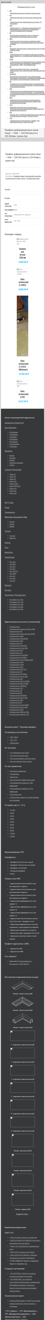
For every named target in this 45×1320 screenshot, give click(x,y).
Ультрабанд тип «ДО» (16, 604)
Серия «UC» (13, 491)
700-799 (11, 524)
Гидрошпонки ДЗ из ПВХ (18, 648)
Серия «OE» (13, 493)
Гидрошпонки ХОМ (16, 710)
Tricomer (12, 536)
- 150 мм (12, 836)
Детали (7, 189)
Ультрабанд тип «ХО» (16, 609)
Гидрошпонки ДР (15, 672)
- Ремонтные (13, 777)
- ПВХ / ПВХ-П (13, 737)
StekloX (8, 543)
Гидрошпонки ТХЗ (16, 688)
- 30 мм (11, 819)
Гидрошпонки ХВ (15, 693)
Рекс (7, 547)
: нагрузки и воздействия (23, 1238)
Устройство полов (32, 178)
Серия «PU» (13, 488)
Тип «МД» (12, 564)
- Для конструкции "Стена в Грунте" (20, 761)
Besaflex (12, 460)
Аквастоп (19, 423)
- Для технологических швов (18, 756)
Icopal (7, 507)
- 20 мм (11, 813)
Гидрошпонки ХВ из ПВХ (18, 698)
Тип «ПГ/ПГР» (13, 571)
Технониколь (10, 512)
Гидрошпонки (14, 627)
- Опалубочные (14, 774)
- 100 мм (12, 833)
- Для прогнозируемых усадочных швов (22, 758)
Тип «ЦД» (12, 578)
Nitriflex (11, 456)
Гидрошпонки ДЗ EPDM (18, 646)
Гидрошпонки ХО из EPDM (19, 705)
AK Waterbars (13, 435)
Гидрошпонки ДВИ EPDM (18, 639)
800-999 (11, 526)
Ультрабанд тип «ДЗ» (16, 602)
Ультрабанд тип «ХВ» (16, 607)
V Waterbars (13, 437)
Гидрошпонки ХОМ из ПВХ (19, 712)
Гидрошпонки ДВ (15, 631)
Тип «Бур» (12, 562)
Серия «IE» (12, 479)
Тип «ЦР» (12, 581)
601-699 (11, 522)
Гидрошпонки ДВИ (16, 636)
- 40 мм (11, 825)
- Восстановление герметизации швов (22, 780)
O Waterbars (13, 446)
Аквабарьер (9, 423)
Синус (23, 178)
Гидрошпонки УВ (15, 691)
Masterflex (9, 552)
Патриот (8, 590)
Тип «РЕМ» (12, 574)
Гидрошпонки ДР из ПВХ (18, 676)
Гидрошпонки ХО (15, 702)
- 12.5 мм (12, 810)
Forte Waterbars (14, 444)
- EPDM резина (14, 743)
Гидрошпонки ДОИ (16, 662)
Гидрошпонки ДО (15, 653)
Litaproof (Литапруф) (13, 470)
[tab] (22, 189)
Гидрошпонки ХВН (16, 700)
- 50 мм (11, 827)
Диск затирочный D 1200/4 (23, 282)
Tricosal (8, 531)
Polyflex (11, 465)
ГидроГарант (10, 557)
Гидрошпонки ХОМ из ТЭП (19, 714)
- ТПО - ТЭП (13, 740)
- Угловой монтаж (15, 794)
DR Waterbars (13, 442)
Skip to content (6, 2)
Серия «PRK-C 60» (14, 486)
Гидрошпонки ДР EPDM (18, 674)
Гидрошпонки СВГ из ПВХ (18, 684)
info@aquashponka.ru (25, 961)
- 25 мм (11, 816)
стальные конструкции (22, 1252)
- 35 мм (11, 822)
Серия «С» (12, 474)
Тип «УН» (12, 576)
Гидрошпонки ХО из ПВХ (18, 707)
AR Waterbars (13, 432)
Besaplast (8, 451)
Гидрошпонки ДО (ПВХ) (18, 658)
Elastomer (12, 538)
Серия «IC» (12, 477)
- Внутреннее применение (17, 771)
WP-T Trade (9, 502)
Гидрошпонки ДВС (16, 641)
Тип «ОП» (12, 569)
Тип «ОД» (12, 567)
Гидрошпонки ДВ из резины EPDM (22, 634)
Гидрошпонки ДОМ (16, 665)
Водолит (8, 585)
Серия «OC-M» (13, 484)
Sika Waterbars (10, 428)
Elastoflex (12, 458)
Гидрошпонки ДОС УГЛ (17, 669)
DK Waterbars (13, 439)
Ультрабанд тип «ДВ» (16, 600)
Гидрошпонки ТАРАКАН (18, 686)
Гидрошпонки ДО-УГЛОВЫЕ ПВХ (21, 660)
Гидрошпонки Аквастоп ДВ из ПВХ (22, 629)
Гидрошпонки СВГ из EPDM (19, 681)
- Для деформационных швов (19, 753)
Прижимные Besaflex (16, 463)
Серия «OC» (13, 481)
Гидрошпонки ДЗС (16, 650)
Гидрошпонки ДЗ (15, 643)
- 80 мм (11, 830)
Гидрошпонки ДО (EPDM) (18, 655)
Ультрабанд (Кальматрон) (15, 595)
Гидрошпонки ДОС (16, 667)
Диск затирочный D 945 (23, 394)
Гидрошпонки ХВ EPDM (18, 695)
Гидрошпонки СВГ (16, 679)
